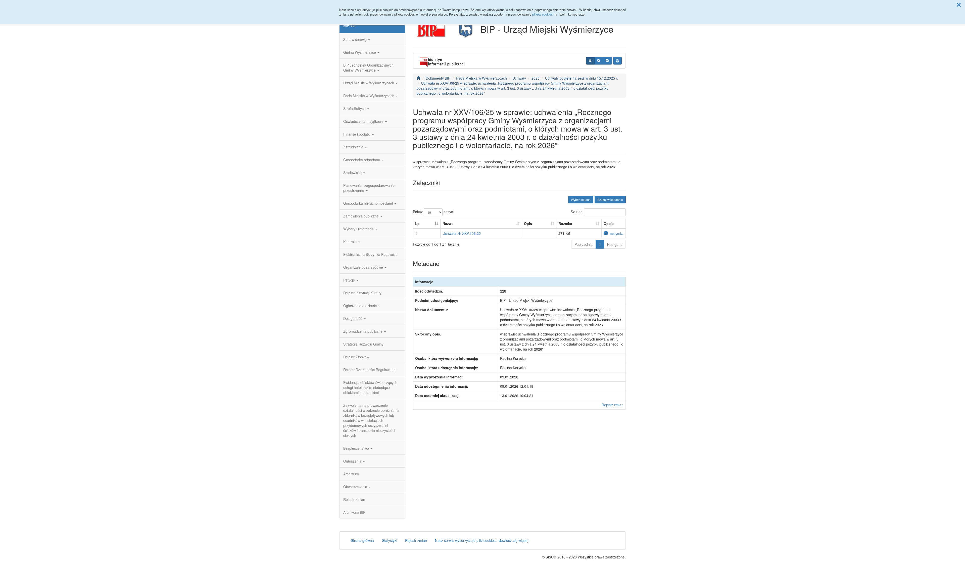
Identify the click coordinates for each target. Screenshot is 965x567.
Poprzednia (583, 244)
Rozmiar (565, 223)
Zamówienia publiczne (361, 215)
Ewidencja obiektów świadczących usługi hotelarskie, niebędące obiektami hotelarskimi (370, 387)
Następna (614, 244)
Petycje (349, 279)
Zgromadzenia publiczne (363, 331)
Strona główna (362, 540)
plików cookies (542, 14)
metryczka (616, 233)
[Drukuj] (617, 61)
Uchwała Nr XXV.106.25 (462, 233)
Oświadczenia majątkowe (363, 121)
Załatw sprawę (355, 39)
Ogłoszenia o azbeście (361, 305)
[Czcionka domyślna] (590, 61)
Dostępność (353, 318)
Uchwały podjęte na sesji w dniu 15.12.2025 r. (581, 78)
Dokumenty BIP (438, 78)
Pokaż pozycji (433, 211)
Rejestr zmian (354, 499)
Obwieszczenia (355, 486)
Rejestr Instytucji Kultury (362, 292)
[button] (958, 4)
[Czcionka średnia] (598, 61)
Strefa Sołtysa (355, 108)
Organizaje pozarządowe (363, 267)
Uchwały (519, 78)
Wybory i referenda (359, 228)
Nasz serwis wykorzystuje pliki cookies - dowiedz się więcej (481, 540)
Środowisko (353, 172)
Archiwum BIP (354, 512)
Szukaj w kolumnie (610, 199)
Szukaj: (576, 211)
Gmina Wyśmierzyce (360, 52)
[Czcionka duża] (607, 61)
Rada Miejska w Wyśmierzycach (369, 95)
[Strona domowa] (418, 78)
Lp (417, 223)
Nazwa (448, 223)
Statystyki (389, 540)
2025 (536, 78)
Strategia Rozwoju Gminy (363, 344)
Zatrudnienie (353, 146)
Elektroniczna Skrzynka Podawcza (370, 254)
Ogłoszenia (352, 461)
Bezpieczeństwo (356, 448)
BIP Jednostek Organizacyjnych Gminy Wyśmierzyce (368, 68)
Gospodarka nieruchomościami (368, 203)
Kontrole (350, 241)
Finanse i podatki (357, 134)
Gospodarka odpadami (362, 159)
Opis (528, 223)
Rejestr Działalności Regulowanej (369, 369)
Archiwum (351, 473)
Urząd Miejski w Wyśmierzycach (369, 82)
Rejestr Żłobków (356, 356)
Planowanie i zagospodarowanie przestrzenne (369, 188)
